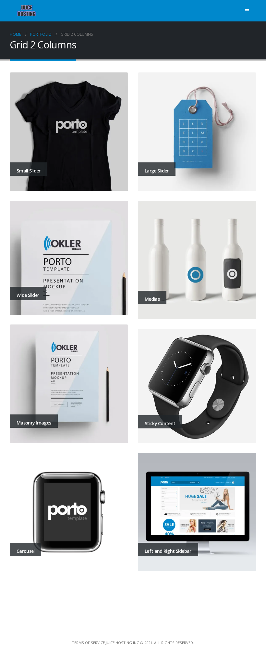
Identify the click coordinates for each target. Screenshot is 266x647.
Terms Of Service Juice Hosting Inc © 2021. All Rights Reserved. (133, 642)
